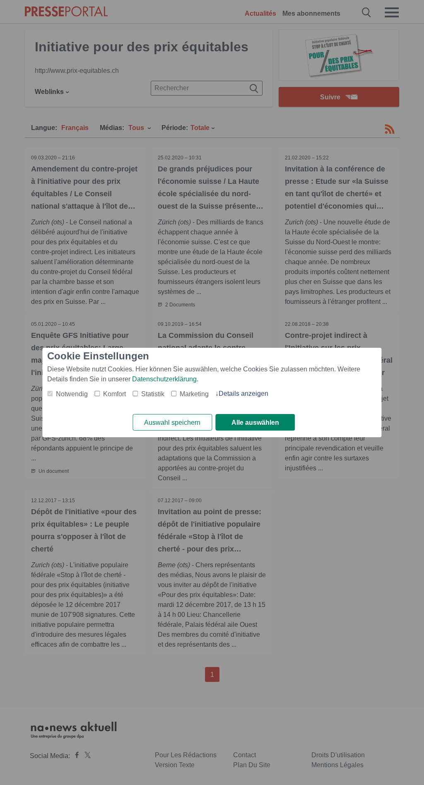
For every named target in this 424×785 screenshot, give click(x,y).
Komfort (114, 393)
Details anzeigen (243, 393)
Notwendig (72, 393)
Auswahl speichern (172, 422)
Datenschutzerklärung (164, 379)
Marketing (194, 393)
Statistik (152, 393)
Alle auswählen (255, 422)
